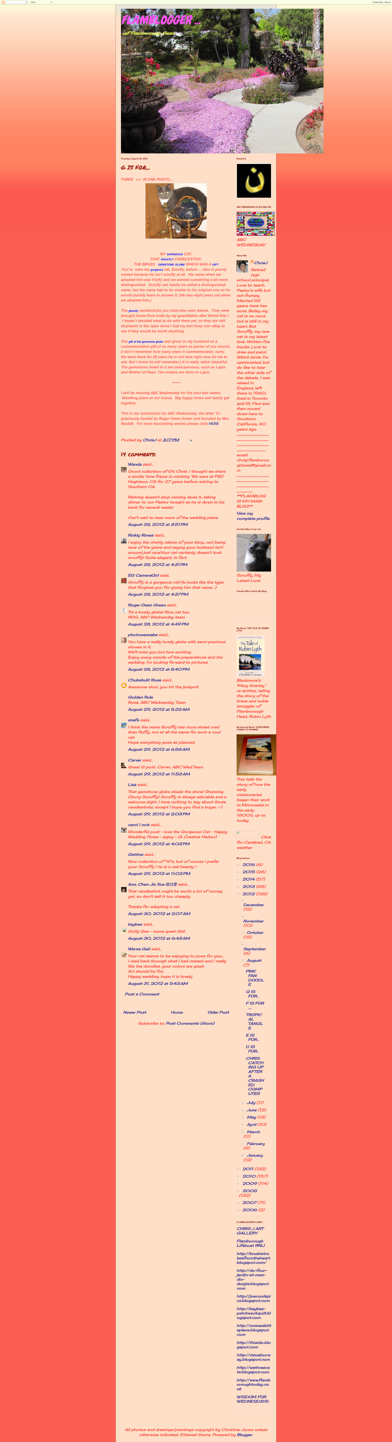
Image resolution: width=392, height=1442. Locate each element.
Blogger (244, 1434)
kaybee (135, 924)
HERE (214, 424)
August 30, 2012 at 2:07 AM (159, 913)
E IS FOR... (252, 1037)
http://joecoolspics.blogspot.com (253, 1298)
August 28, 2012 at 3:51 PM (158, 524)
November (253, 921)
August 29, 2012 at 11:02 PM (159, 873)
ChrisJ (260, 262)
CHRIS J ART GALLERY (250, 1230)
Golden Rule (140, 697)
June (252, 1110)
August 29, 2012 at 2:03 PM (159, 814)
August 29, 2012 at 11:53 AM (159, 774)
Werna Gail (139, 949)
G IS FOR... (252, 993)
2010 (249, 1176)
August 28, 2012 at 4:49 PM (158, 624)
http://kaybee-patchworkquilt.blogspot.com (254, 1313)
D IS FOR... (252, 1048)
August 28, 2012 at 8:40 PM (158, 669)
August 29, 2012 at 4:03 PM (159, 843)
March (253, 1132)
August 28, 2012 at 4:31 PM (157, 564)
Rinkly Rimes (140, 535)
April (252, 1124)
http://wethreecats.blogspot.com (253, 1369)
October (255, 932)
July (251, 1102)
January (255, 1155)
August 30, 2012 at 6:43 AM (159, 938)
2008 (249, 1190)
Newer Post (134, 1012)
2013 (249, 886)
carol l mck (138, 824)
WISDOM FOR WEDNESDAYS (252, 1399)
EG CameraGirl (143, 575)
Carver (134, 760)
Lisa (132, 784)
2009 (250, 1183)
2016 (249, 864)
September (254, 949)
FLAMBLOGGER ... (160, 20)
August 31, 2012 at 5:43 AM (158, 983)
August (254, 960)
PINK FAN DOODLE (255, 978)
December (253, 904)
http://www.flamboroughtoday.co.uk (253, 1384)
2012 (249, 894)
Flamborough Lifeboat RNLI (251, 1243)
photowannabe (142, 634)
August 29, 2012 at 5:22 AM (158, 709)
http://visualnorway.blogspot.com (253, 1357)
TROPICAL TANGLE (254, 1021)
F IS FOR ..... (255, 1005)
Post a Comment (142, 994)
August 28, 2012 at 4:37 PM (158, 594)
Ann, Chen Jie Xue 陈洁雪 (152, 884)
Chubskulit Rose (144, 680)
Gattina (135, 854)
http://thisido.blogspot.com (254, 1344)
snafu (133, 720)
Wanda (134, 464)
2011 (248, 1169)
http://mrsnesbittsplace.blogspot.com (254, 1330)
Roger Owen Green (147, 605)
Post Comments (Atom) (190, 1023)
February (256, 1143)
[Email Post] (190, 440)
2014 (249, 879)
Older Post (218, 1012)
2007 (250, 1202)
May (252, 1117)
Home (177, 1012)
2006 (250, 1210)
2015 (249, 872)
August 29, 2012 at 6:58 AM (159, 749)
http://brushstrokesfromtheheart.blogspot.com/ (254, 1258)
